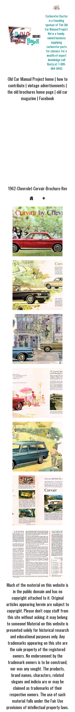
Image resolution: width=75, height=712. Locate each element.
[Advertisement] (37, 145)
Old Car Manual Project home (31, 79)
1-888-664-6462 (58, 66)
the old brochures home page (31, 91)
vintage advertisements (46, 85)
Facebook (46, 98)
